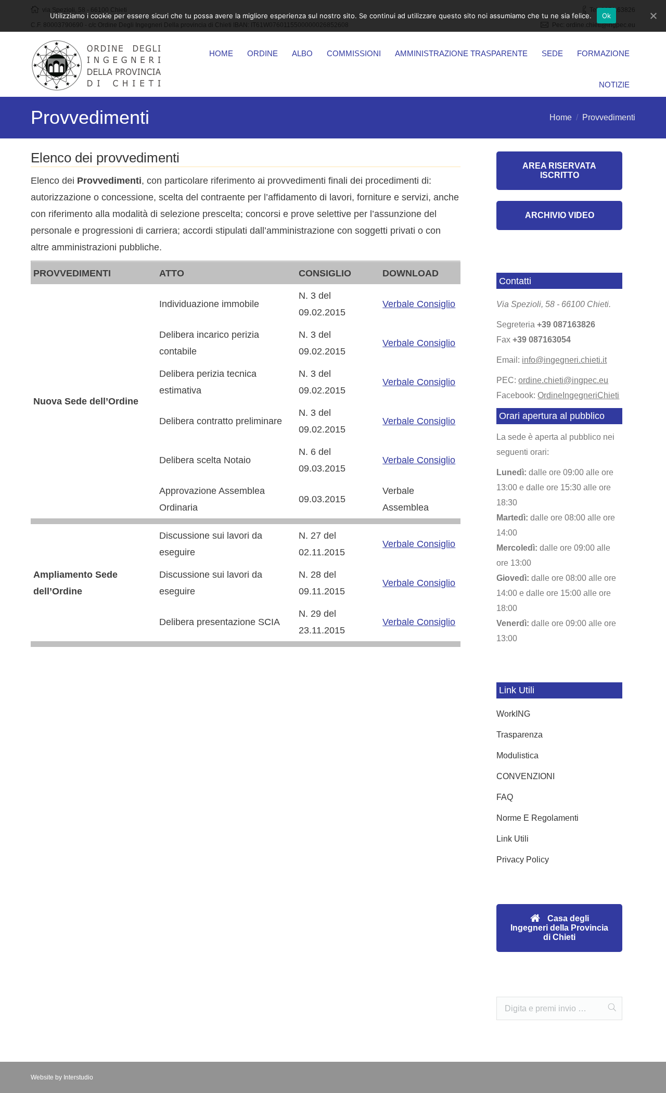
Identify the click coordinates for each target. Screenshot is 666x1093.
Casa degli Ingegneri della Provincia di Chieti (559, 928)
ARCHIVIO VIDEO (559, 215)
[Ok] (653, 15)
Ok (606, 15)
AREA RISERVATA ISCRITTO (559, 170)
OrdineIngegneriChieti (578, 395)
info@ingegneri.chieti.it (564, 359)
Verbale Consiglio (418, 304)
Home (560, 117)
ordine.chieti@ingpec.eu (563, 380)
